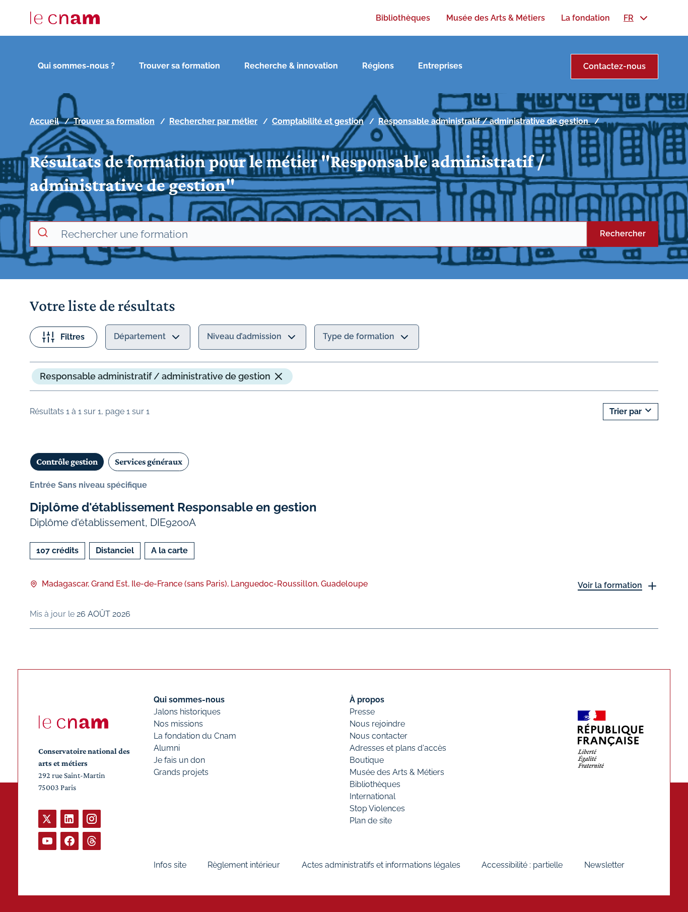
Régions (378, 66)
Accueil (44, 121)
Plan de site (371, 820)
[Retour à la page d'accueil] (65, 18)
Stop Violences (377, 808)
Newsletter (604, 865)
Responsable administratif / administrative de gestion (484, 121)
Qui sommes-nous (189, 699)
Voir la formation (610, 585)
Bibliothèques (375, 784)
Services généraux (148, 462)
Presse (362, 711)
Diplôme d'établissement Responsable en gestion (173, 507)
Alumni (167, 748)
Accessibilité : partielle (522, 865)
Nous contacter (378, 736)
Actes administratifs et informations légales (381, 865)
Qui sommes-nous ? (76, 66)
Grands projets (181, 772)
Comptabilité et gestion (318, 121)
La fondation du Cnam (195, 736)
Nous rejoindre (377, 724)
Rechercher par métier (213, 121)
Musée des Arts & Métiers (397, 772)
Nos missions (178, 724)
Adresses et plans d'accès (398, 748)
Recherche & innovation (291, 66)
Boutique (367, 760)
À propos (367, 699)
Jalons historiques (187, 711)
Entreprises (440, 66)
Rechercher (623, 233)
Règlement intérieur (244, 865)
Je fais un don (179, 760)
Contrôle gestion (67, 462)
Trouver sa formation (179, 66)
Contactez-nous (614, 66)
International (372, 796)
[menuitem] (403, 18)
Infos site (170, 865)
